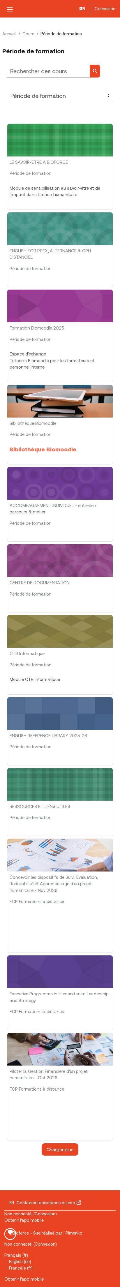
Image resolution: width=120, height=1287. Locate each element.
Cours (28, 33)
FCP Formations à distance (37, 901)
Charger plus (60, 1149)
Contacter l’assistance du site (46, 1202)
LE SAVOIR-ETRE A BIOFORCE (39, 162)
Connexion (105, 8)
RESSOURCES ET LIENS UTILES (40, 806)
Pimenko (74, 1232)
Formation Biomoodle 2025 (37, 327)
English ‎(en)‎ (20, 1261)
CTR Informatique (27, 653)
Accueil (9, 33)
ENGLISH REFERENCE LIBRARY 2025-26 (48, 735)
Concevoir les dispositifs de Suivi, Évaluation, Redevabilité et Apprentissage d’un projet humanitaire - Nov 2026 (54, 883)
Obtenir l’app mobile (24, 1220)
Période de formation (31, 173)
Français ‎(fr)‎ (16, 1255)
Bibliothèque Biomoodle (33, 423)
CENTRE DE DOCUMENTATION (40, 582)
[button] (83, 8)
